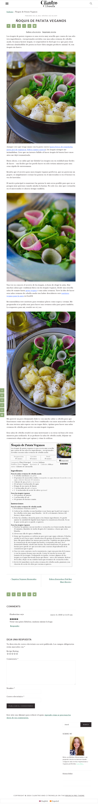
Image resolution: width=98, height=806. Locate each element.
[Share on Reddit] (24, 26)
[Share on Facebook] (14, 26)
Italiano (10, 12)
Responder (14, 626)
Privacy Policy (68, 773)
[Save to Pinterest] (8, 26)
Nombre (11, 688)
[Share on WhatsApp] (29, 26)
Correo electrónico (15, 696)
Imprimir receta (49, 32)
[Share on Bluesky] (34, 26)
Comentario (12, 659)
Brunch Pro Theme (74, 795)
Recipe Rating (12, 651)
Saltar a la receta (33, 32)
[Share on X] (19, 26)
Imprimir (65, 460)
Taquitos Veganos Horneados (23, 579)
